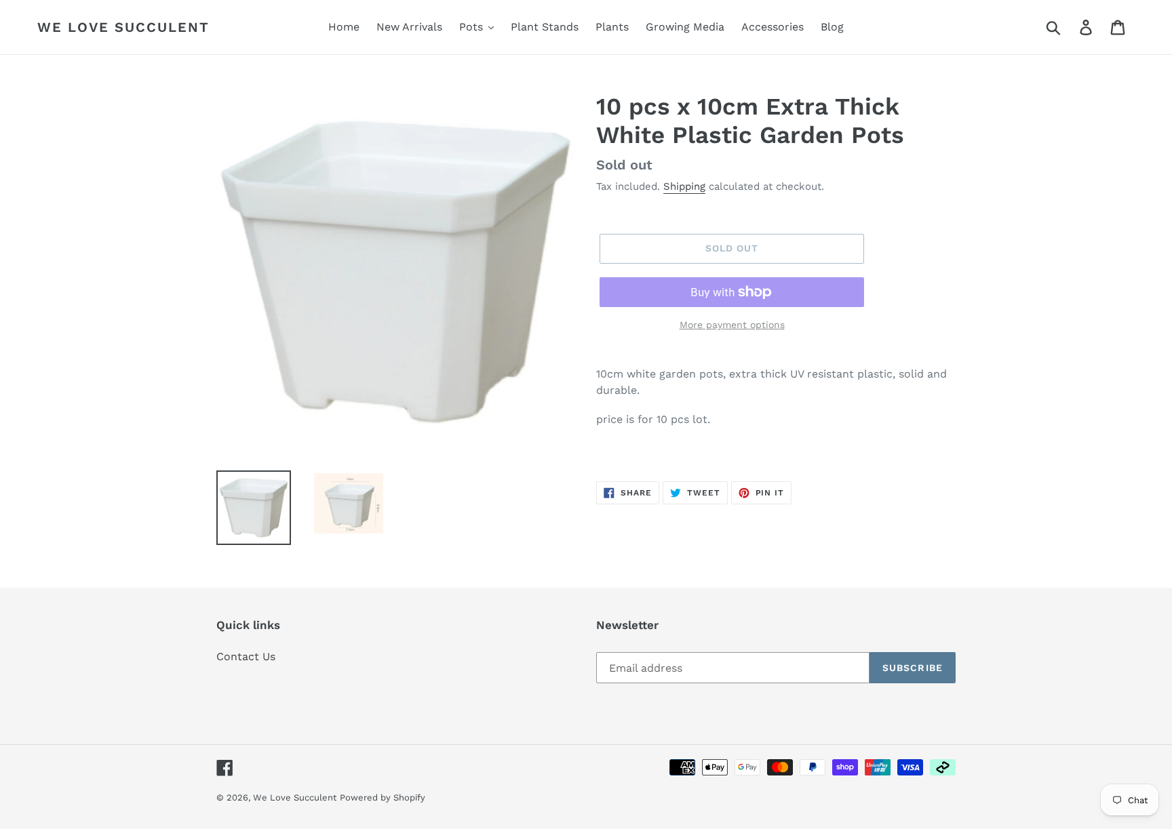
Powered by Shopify (382, 797)
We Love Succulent (123, 27)
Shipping (684, 186)
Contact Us (245, 656)
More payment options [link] (732, 324)
